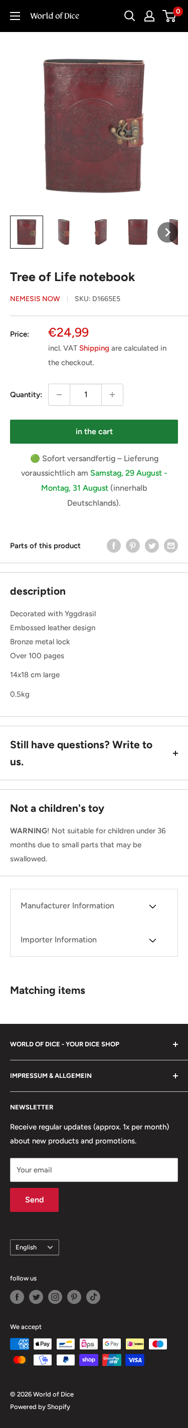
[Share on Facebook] (114, 545)
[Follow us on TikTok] (93, 1297)
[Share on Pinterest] (133, 545)
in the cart (94, 431)
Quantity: (26, 394)
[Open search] (129, 16)
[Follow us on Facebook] (17, 1297)
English (26, 1247)
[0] (169, 16)
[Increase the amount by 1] (112, 394)
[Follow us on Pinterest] (74, 1297)
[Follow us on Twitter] (36, 1297)
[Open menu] (15, 16)
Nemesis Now (35, 299)
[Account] (149, 16)
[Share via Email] (171, 545)
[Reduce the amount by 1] (59, 394)
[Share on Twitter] (152, 545)
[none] (26, 232)
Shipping (94, 348)
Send (34, 1199)
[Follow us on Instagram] (55, 1297)
